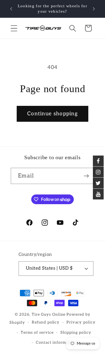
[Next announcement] (94, 9)
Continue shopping (52, 113)
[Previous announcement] (11, 9)
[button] (14, 28)
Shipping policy (75, 332)
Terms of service (37, 332)
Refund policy (46, 322)
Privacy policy (81, 322)
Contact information (56, 342)
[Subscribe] (86, 176)
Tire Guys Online (49, 314)
